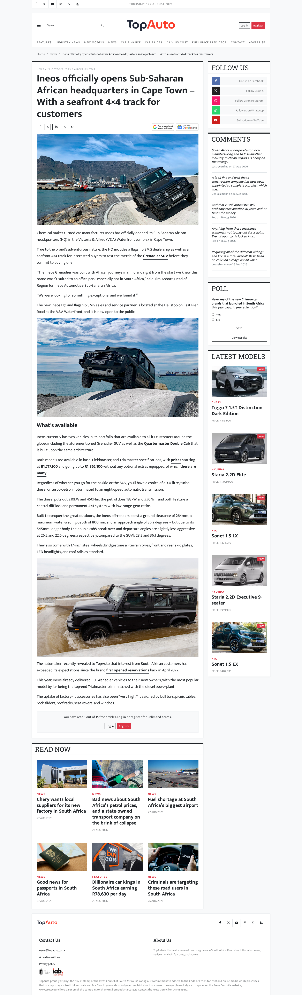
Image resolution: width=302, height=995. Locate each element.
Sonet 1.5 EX (225, 664)
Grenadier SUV (155, 256)
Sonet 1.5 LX (225, 536)
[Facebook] (36, 4)
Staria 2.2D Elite (229, 475)
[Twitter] (44, 4)
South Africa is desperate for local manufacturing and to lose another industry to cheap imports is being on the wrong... (238, 156)
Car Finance (131, 42)
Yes (218, 315)
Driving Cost (177, 42)
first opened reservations (127, 670)
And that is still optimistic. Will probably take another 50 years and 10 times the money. (239, 209)
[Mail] (73, 127)
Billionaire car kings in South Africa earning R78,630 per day (116, 888)
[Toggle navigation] (38, 26)
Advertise (257, 42)
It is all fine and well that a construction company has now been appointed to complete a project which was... (239, 183)
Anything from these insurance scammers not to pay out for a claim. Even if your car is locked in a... (238, 232)
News (112, 42)
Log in (244, 25)
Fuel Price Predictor (209, 42)
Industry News (68, 42)
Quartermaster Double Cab (167, 443)
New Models (94, 42)
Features (44, 42)
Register (258, 25)
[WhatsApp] (69, 4)
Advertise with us (49, 957)
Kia (214, 530)
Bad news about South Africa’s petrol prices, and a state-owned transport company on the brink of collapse (116, 811)
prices (176, 460)
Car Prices (153, 42)
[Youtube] (52, 4)
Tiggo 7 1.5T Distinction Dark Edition (237, 411)
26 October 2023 (59, 69)
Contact (238, 42)
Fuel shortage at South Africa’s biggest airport (173, 802)
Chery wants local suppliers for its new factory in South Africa (61, 805)
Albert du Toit (84, 69)
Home (41, 54)
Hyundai (219, 469)
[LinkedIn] (77, 4)
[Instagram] (60, 4)
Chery (216, 402)
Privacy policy (47, 964)
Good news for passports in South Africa (57, 888)
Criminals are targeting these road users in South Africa (173, 888)
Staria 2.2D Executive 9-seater (237, 600)
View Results (239, 337)
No (218, 320)
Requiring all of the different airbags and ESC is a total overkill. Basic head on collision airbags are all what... (238, 256)
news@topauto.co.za (52, 950)
